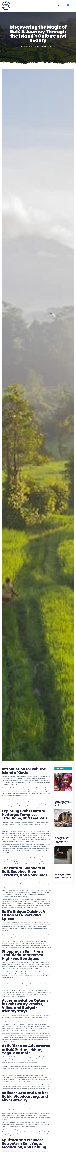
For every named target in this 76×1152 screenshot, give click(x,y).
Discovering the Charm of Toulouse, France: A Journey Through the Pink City (62, 876)
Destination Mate (27, 46)
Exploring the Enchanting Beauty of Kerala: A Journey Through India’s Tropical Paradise (63, 803)
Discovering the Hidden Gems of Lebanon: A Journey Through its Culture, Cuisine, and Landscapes (61, 839)
